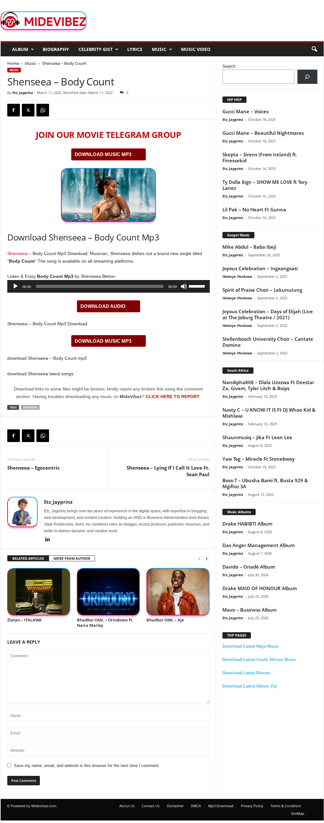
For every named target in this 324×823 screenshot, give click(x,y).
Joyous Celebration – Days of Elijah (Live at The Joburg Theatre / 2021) (267, 314)
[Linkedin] (48, 540)
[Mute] (184, 286)
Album (20, 49)
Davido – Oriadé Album (248, 567)
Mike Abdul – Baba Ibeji (249, 247)
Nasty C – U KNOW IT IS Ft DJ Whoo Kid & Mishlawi (268, 413)
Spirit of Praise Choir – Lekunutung (262, 290)
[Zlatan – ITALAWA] (39, 592)
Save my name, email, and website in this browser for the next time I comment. (87, 765)
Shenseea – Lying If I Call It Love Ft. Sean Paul (168, 470)
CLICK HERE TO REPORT (173, 396)
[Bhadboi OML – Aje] (178, 592)
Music (159, 49)
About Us (126, 805)
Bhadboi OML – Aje (165, 620)
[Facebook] (13, 110)
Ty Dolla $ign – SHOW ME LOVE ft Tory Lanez (264, 185)
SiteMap (297, 813)
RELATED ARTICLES (28, 558)
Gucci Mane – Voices (245, 111)
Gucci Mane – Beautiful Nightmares (263, 133)
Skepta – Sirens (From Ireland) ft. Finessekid (259, 157)
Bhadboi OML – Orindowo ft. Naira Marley (105, 622)
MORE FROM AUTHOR (71, 558)
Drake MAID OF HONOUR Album (259, 588)
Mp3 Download (221, 805)
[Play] (15, 286)
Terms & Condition (286, 805)
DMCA (196, 805)
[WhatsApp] (42, 110)
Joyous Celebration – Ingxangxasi (260, 268)
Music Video (195, 49)
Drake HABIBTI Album (247, 524)
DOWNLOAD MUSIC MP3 (103, 154)
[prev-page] (199, 558)
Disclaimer (175, 805)
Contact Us (150, 805)
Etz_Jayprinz (22, 92)
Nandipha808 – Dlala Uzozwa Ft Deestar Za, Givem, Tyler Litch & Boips (268, 385)
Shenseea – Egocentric (33, 467)
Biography (56, 49)
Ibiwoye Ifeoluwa (237, 276)
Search (228, 66)
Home (13, 63)
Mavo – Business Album (249, 610)
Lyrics (134, 49)
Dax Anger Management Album (258, 545)
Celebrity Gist (95, 49)
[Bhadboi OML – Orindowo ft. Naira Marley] (108, 592)
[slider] (198, 285)
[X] (28, 110)
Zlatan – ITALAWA (24, 620)
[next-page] (206, 558)
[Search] (307, 77)
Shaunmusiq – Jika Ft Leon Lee (257, 437)
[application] (108, 286)
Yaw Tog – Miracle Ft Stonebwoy (258, 459)
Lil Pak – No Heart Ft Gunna (254, 209)
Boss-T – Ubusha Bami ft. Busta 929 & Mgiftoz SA (265, 483)
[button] (314, 49)
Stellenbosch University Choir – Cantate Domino (267, 342)
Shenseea (17, 253)
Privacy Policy (252, 805)
